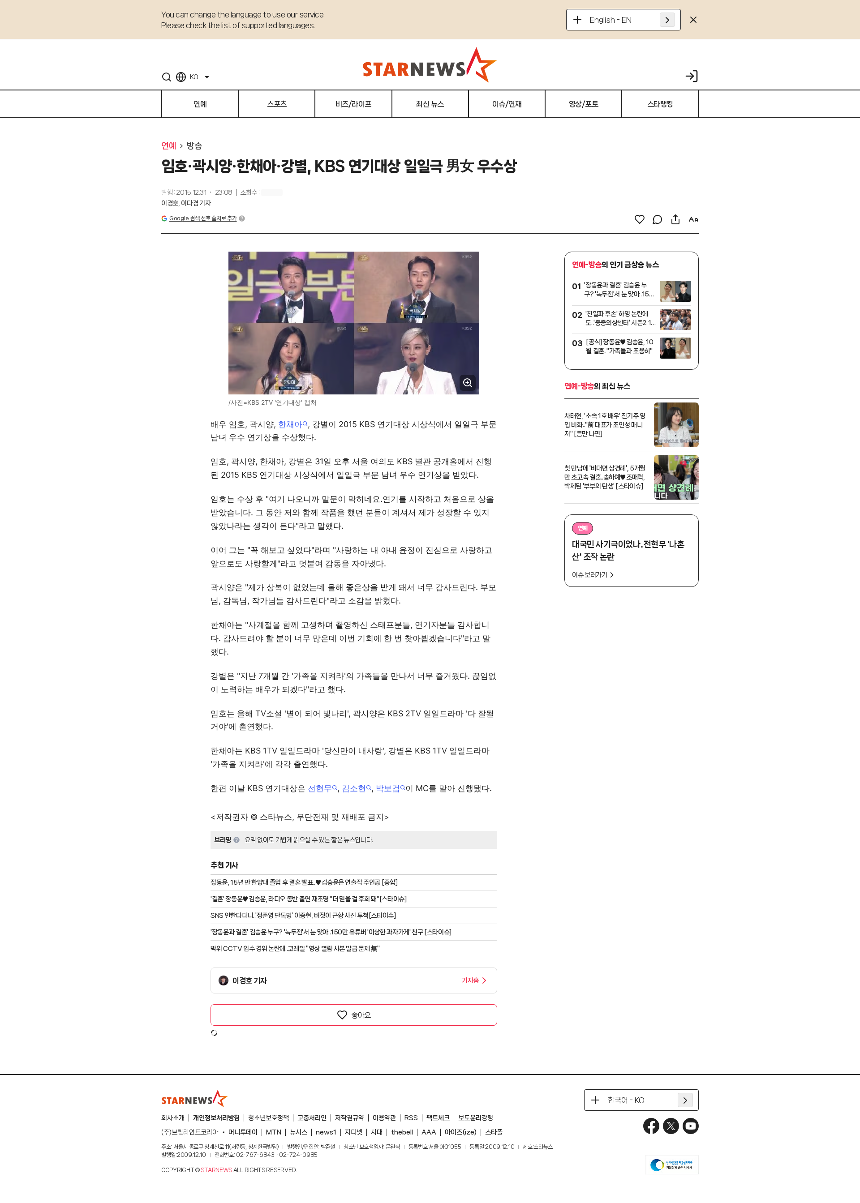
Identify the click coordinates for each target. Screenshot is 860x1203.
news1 (326, 1132)
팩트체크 (438, 1118)
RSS (411, 1118)
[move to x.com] (671, 1126)
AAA (428, 1132)
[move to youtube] (691, 1126)
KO (194, 77)
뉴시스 (298, 1132)
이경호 (169, 203)
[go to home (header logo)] (430, 64)
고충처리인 (312, 1118)
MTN (273, 1132)
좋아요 (361, 1015)
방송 (194, 145)
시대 (377, 1132)
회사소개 (173, 1118)
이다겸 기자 (196, 203)
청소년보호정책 (268, 1118)
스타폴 (494, 1132)
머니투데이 (243, 1132)
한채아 (290, 424)
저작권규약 (349, 1118)
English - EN (611, 20)
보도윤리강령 (475, 1118)
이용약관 (384, 1118)
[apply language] (667, 20)
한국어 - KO (626, 1100)
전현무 (320, 788)
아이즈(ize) (461, 1132)
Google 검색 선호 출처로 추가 (202, 218)
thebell (402, 1132)
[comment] (657, 219)
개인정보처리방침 (216, 1118)
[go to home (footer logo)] (194, 1098)
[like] (639, 219)
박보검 (388, 788)
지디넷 (353, 1132)
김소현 (354, 788)
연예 (168, 145)
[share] (675, 219)
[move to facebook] (651, 1126)
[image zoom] (468, 383)
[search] (166, 77)
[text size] (693, 219)
